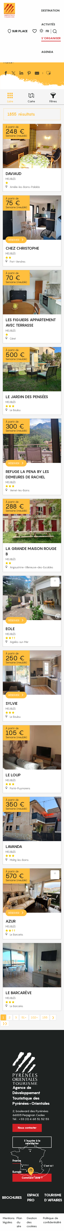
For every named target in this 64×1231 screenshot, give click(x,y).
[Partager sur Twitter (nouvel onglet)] (13, 73)
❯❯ (4, 1023)
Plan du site (19, 1222)
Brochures (12, 1197)
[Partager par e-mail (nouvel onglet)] (37, 73)
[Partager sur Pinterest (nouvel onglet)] (29, 73)
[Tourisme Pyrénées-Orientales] (9, 9)
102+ (34, 1017)
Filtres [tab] (53, 101)
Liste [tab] (10, 101)
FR (47, 31)
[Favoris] (34, 31)
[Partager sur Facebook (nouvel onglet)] (6, 73)
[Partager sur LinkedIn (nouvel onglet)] (21, 73)
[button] (55, 31)
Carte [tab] (31, 101)
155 (44, 1017)
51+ (23, 1017)
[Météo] (41, 31)
